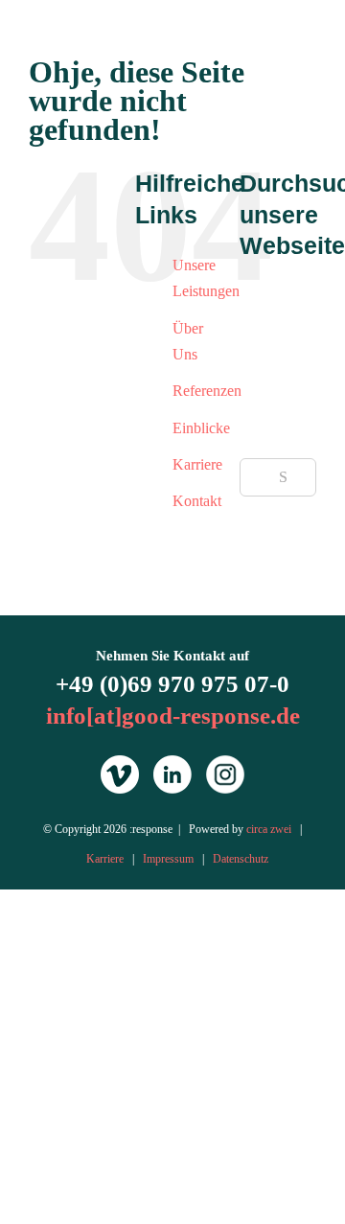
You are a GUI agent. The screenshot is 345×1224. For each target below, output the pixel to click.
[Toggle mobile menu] (308, 42)
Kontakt (196, 501)
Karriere (197, 464)
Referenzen (207, 390)
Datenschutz (240, 859)
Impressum (168, 859)
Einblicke (201, 428)
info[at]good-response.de (173, 715)
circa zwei (268, 829)
